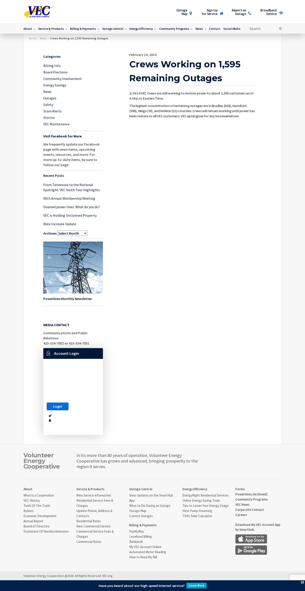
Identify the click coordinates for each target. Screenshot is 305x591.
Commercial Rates (88, 542)
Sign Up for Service (209, 12)
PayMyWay (136, 531)
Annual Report (33, 521)
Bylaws (28, 511)
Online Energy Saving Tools (201, 500)
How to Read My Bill (143, 557)
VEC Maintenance (56, 124)
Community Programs (174, 29)
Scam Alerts (52, 111)
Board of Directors (36, 526)
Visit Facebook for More (62, 136)
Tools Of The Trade (36, 505)
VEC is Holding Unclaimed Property (70, 215)
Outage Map (181, 12)
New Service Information (93, 495)
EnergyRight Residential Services (205, 495)
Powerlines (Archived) (251, 494)
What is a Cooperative (38, 495)
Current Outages (141, 516)
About (27, 29)
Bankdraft (136, 542)
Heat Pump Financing (197, 511)
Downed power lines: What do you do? (71, 207)
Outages (49, 98)
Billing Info (52, 65)
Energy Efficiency (141, 29)
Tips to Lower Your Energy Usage (205, 505)
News (199, 29)
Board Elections (55, 72)
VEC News (242, 504)
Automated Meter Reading (147, 552)
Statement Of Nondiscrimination (46, 531)
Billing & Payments (83, 29)
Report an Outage (239, 12)
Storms (49, 117)
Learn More (196, 585)
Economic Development (39, 516)
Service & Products (51, 29)
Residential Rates (88, 521)
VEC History (31, 500)
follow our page (55, 165)
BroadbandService (268, 12)
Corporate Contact (249, 509)
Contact (214, 29)
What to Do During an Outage (149, 505)
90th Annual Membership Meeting (69, 198)
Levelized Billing (140, 536)
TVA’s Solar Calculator (197, 516)
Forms (240, 489)
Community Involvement (62, 78)
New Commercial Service (93, 526)
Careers (241, 515)
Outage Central (112, 29)
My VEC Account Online (145, 547)
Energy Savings (54, 85)
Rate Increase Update (59, 224)
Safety (48, 104)
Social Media (231, 29)
